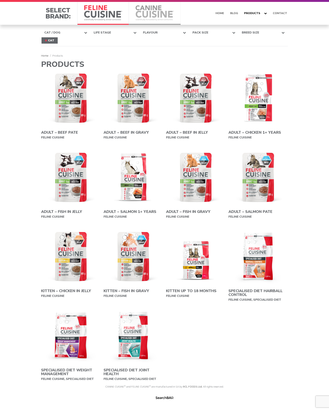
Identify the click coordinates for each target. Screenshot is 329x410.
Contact (280, 13)
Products (252, 13)
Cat (51, 40)
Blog (234, 13)
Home (220, 13)
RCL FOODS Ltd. (192, 386)
